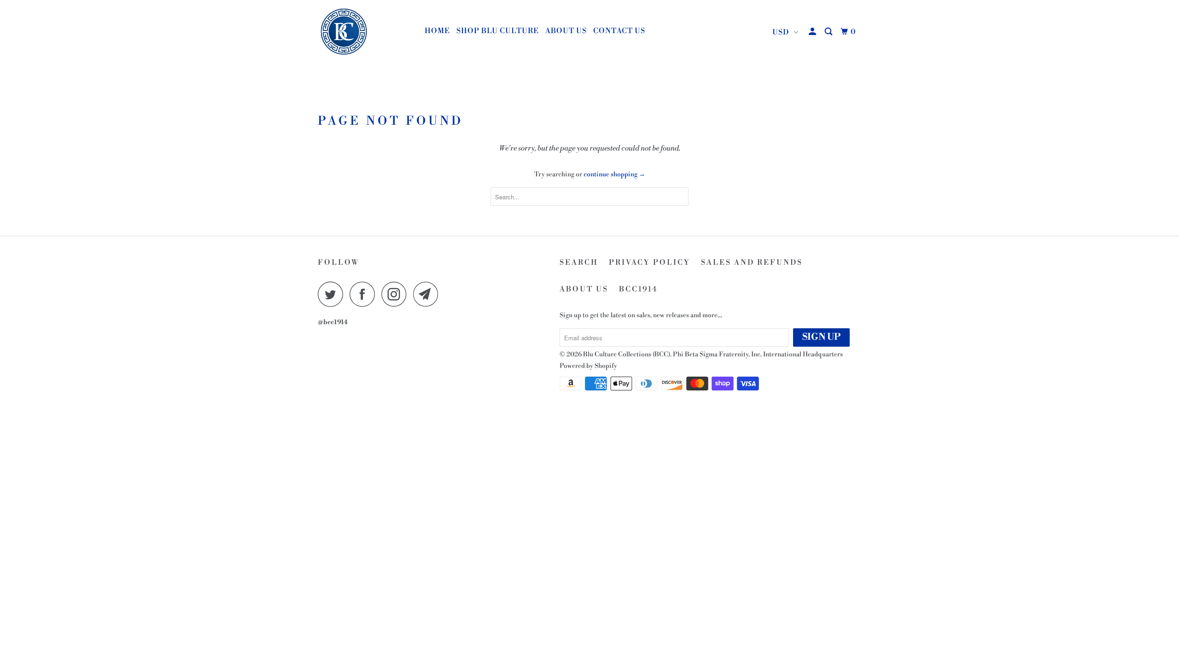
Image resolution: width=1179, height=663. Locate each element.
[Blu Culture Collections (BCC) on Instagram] (396, 294)
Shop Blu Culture (497, 30)
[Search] (829, 32)
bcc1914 (638, 289)
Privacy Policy (649, 262)
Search (579, 262)
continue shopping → (614, 174)
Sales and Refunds (752, 262)
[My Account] (813, 32)
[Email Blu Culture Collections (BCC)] (428, 294)
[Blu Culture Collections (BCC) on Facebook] (365, 294)
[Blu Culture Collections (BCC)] (365, 32)
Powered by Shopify (588, 366)
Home (437, 30)
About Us (566, 30)
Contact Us (619, 30)
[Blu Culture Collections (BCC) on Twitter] (333, 294)
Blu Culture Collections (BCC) (626, 354)
